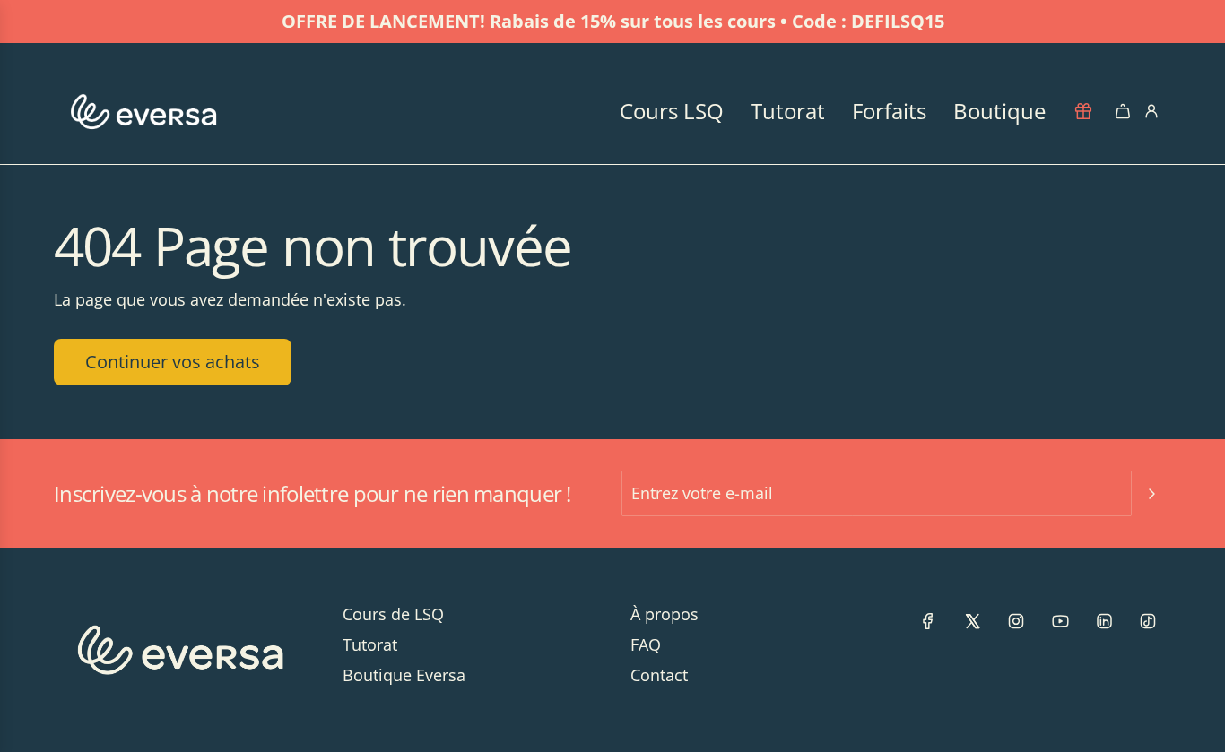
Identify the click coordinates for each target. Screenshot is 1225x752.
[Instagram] (1016, 621)
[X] (972, 621)
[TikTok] (1148, 621)
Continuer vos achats (172, 362)
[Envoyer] (1151, 494)
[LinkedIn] (1104, 621)
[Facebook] (928, 621)
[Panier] (1122, 111)
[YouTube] (1060, 621)
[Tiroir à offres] (1083, 111)
